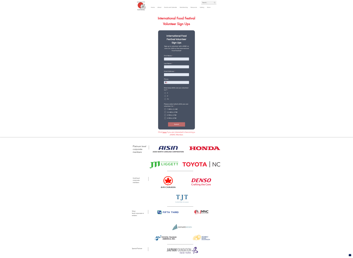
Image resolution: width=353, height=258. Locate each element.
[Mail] (350, 255)
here (165, 132)
